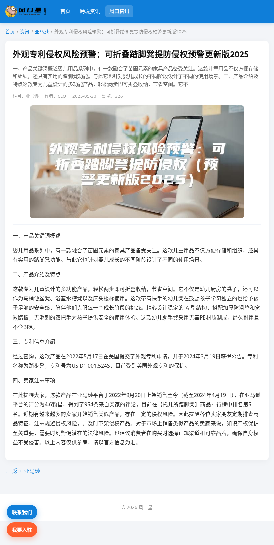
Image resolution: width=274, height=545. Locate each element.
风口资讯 (119, 11)
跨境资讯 (90, 11)
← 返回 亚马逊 (22, 471)
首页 (65, 11)
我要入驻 (22, 529)
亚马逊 (42, 31)
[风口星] (25, 11)
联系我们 (22, 512)
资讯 (24, 31)
